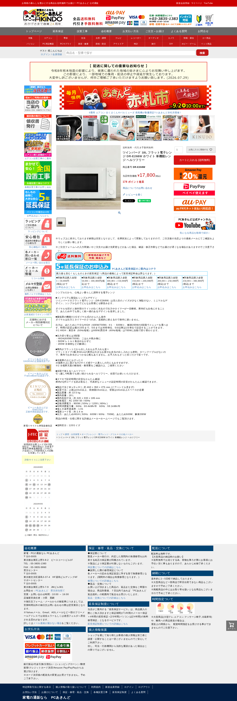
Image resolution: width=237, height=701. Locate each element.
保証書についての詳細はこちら (104, 567)
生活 (83, 38)
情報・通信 (189, 38)
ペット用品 (206, 44)
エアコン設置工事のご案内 (38, 158)
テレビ (118, 38)
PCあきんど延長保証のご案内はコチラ (134, 268)
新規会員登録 (182, 3)
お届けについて (49, 692)
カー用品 (206, 38)
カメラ (171, 38)
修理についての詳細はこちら (103, 580)
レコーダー (136, 38)
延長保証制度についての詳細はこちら (108, 623)
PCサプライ (65, 44)
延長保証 (58, 31)
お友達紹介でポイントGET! (38, 314)
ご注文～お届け (154, 31)
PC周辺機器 (48, 44)
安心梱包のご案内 (38, 247)
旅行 (154, 44)
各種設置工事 (101, 692)
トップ (59, 434)
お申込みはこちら (65, 287)
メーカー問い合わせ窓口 (38, 263)
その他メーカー (126, 434)
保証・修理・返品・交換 (76, 692)
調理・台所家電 (72, 434)
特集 (31, 38)
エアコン (48, 38)
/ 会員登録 (56, 54)
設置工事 (82, 31)
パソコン (30, 44)
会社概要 (106, 31)
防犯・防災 (101, 44)
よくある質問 (179, 31)
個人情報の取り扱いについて (71, 687)
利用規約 (96, 687)
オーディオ (153, 38)
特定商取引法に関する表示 (37, 687)
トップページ (34, 31)
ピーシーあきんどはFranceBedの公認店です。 (38, 374)
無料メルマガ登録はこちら (38, 294)
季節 (66, 38)
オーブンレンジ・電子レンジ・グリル (99, 434)
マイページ (196, 3)
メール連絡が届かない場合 (47, 623)
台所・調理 (101, 38)
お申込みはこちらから (38, 216)
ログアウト (144, 687)
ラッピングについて (38, 231)
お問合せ (203, 31)
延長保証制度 (119, 692)
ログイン (45, 54)
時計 (136, 44)
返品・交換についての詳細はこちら (107, 598)
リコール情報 (37, 278)
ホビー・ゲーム (189, 44)
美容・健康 (83, 44)
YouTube (208, 3)
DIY (171, 44)
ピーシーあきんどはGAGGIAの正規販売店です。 (37, 360)
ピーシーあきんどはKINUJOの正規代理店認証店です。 (38, 409)
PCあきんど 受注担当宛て (50, 590)
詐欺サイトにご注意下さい (38, 460)
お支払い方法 (131, 31)
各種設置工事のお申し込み (38, 187)
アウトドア (118, 44)
